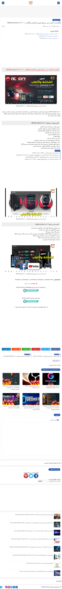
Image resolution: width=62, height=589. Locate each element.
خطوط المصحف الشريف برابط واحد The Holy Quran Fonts (39, 563)
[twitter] (11, 587)
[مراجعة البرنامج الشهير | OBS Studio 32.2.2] (31, 379)
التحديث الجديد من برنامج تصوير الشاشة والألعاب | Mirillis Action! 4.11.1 (41, 34)
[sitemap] (17, 587)
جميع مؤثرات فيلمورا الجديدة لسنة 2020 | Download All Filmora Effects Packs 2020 (34, 514)
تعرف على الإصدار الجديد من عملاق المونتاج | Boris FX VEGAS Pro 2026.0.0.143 (31, 407)
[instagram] (6, 587)
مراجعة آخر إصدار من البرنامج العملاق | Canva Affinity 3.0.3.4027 (42, 157)
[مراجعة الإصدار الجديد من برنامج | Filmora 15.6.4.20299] (11, 399)
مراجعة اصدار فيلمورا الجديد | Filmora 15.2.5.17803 (45, 153)
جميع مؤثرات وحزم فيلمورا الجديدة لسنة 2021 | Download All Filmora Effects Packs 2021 (33, 555)
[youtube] (9, 587)
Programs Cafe (45, 587)
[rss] (4, 587)
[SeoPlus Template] (61, 587)
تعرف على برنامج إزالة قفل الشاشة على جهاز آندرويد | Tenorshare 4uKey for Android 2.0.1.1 (32, 539)
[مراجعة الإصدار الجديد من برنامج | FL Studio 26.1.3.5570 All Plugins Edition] (50, 399)
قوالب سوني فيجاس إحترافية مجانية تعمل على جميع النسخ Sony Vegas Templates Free (33, 531)
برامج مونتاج (56, 20)
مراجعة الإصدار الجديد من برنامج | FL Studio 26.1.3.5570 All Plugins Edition (51, 407)
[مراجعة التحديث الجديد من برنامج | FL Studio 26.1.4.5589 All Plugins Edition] (11, 379)
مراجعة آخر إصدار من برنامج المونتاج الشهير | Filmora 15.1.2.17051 (41, 159)
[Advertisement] (31, 52)
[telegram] (1, 587)
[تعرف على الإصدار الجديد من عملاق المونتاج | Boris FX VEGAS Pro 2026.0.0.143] (31, 399)
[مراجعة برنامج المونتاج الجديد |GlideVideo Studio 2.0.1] (50, 379)
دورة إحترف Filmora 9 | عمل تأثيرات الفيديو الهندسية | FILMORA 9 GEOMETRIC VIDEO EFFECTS (31, 547)
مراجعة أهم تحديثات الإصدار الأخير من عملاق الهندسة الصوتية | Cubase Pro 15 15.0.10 (37, 155)
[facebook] (14, 587)
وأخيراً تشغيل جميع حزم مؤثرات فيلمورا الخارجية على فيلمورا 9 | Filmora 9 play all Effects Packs (31, 522)
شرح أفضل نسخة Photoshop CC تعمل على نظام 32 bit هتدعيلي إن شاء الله (36, 571)
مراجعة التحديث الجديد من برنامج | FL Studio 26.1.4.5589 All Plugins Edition (11, 387)
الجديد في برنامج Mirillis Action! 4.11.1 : (48, 38)
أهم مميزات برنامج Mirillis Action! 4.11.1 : (47, 36)
